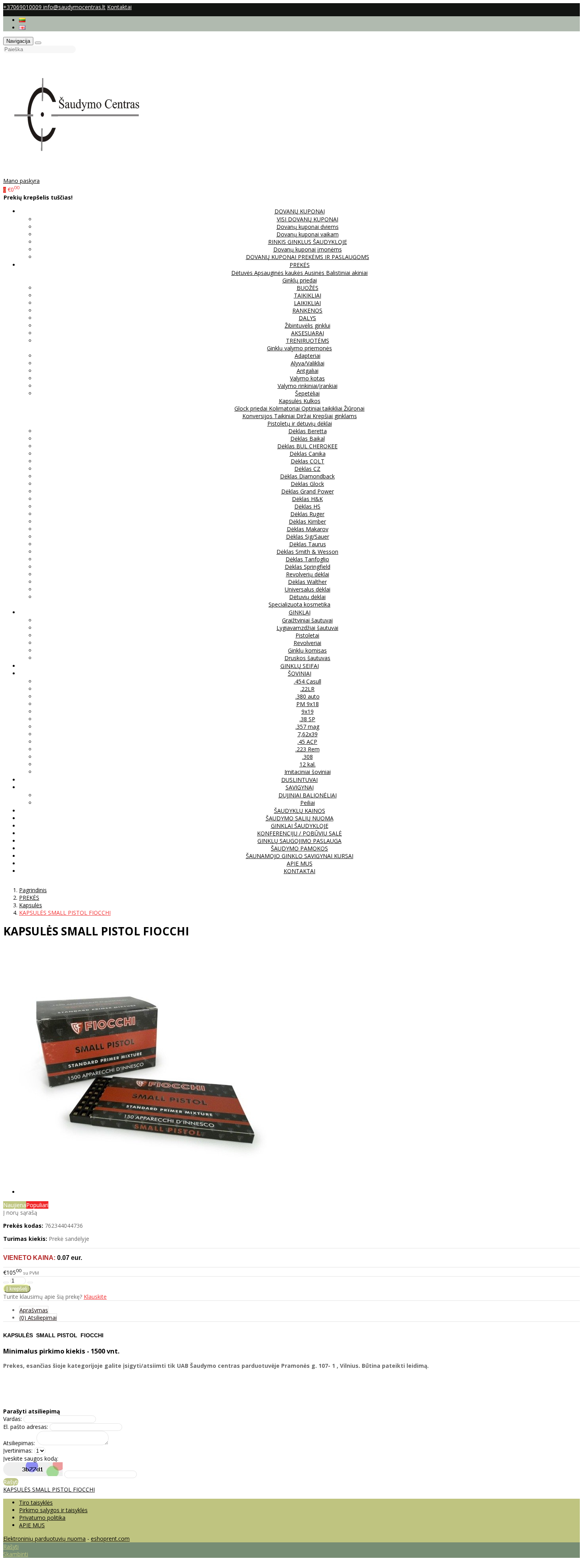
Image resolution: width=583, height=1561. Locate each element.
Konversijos (258, 416)
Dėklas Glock (307, 484)
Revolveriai (307, 643)
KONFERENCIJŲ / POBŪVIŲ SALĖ (299, 833)
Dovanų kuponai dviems (307, 226)
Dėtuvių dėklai (307, 597)
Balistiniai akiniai (347, 272)
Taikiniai (285, 416)
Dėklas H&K (307, 499)
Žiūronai (354, 408)
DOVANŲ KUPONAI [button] (299, 211)
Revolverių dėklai (307, 574)
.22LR (307, 689)
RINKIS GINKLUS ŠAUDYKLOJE (307, 242)
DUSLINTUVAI (299, 779)
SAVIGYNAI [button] (300, 787)
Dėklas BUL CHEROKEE (307, 446)
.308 (307, 756)
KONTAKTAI (299, 871)
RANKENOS (307, 310)
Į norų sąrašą (20, 1212)
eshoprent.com (110, 1538)
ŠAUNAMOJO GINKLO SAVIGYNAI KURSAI (299, 856)
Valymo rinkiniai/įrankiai (308, 386)
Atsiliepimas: (19, 1443)
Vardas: (12, 1419)
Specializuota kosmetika (299, 604)
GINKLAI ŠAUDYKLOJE (299, 825)
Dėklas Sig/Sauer (307, 536)
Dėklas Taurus (307, 544)
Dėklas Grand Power (307, 491)
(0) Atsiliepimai (38, 1317)
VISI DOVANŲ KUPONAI (307, 219)
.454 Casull (307, 681)
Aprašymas (33, 1310)
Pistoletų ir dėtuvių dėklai (299, 423)
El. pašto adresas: (25, 1426)
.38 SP (307, 719)
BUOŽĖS (307, 288)
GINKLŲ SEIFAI (299, 666)
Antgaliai (307, 370)
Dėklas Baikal (307, 438)
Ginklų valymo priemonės (299, 348)
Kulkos (311, 401)
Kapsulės (291, 401)
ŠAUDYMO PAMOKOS (299, 848)
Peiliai (307, 802)
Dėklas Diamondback (307, 476)
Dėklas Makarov (307, 529)
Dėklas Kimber (307, 521)
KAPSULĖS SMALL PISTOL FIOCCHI (49, 1489)
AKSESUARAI (307, 333)
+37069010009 (23, 7)
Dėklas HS (307, 506)
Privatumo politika (42, 1517)
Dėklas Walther (307, 582)
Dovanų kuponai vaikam (307, 234)
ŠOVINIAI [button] (299, 673)
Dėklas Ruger (307, 514)
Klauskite (95, 1296)
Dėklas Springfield (307, 566)
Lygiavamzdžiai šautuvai (307, 628)
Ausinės (315, 272)
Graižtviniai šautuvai (307, 620)
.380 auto (307, 696)
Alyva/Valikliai (307, 363)
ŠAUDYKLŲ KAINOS (299, 810)
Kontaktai (119, 7)
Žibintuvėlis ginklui (307, 325)
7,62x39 (307, 734)
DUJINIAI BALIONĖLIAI (307, 795)
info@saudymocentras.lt (74, 7)
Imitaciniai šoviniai (307, 772)
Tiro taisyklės (36, 1502)
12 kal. (307, 764)
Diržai (304, 416)
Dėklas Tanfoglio (307, 559)
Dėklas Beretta (307, 431)
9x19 (307, 711)
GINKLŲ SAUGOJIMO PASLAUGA (299, 841)
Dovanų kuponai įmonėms (307, 249)
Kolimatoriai (285, 408)
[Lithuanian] (22, 20)
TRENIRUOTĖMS (307, 340)
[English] (22, 27)
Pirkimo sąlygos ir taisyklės (53, 1510)
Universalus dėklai (307, 589)
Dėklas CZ (307, 468)
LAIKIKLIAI (307, 303)
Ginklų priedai (299, 280)
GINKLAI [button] (300, 612)
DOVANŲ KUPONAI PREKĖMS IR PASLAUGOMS (307, 257)
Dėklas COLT (307, 461)
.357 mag (307, 726)
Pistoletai (307, 635)
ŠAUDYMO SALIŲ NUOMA (300, 818)
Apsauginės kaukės (279, 272)
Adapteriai (307, 355)
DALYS (307, 318)
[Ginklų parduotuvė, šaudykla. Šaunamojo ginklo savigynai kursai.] (85, 173)
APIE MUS (300, 863)
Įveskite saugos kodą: (30, 1458)
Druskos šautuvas (307, 658)
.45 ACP (307, 741)
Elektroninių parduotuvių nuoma (44, 1538)
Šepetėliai (307, 393)
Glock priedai (251, 408)
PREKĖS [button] (300, 265)
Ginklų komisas (307, 650)
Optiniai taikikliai (322, 408)
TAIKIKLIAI (307, 295)
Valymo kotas (307, 378)
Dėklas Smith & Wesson (307, 551)
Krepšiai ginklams (335, 416)
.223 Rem (307, 749)
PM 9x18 (307, 704)
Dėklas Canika (308, 453)
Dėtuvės (242, 272)
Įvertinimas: (18, 1450)
